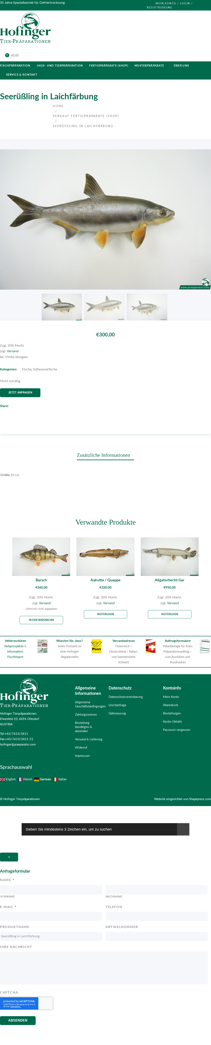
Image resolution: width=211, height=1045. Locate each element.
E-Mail (8, 907)
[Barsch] (41, 556)
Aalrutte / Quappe (105, 580)
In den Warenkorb (41, 620)
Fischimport (15, 657)
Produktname (14, 927)
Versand (13, 351)
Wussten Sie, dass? (69, 640)
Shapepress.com (200, 799)
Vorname (7, 896)
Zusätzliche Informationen (103, 455)
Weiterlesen (105, 614)
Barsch (41, 580)
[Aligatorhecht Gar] (170, 556)
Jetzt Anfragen (20, 392)
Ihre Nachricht (16, 947)
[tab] (105, 455)
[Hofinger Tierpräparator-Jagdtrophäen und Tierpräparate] (25, 44)
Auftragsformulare (178, 640)
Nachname (114, 896)
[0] (4, 55)
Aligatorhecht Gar (169, 580)
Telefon (114, 907)
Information (15, 651)
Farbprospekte (13, 646)
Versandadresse (124, 640)
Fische (26, 369)
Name (7, 880)
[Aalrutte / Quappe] (105, 556)
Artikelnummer (122, 927)
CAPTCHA (9, 992)
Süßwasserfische (45, 369)
